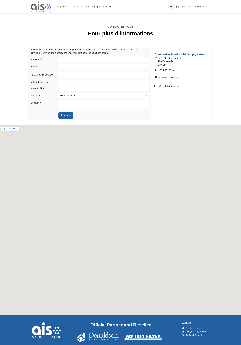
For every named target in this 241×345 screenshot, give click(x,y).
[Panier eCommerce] (171, 7)
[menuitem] (61, 6)
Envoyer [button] (66, 115)
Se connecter (201, 6)
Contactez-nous (194, 328)
